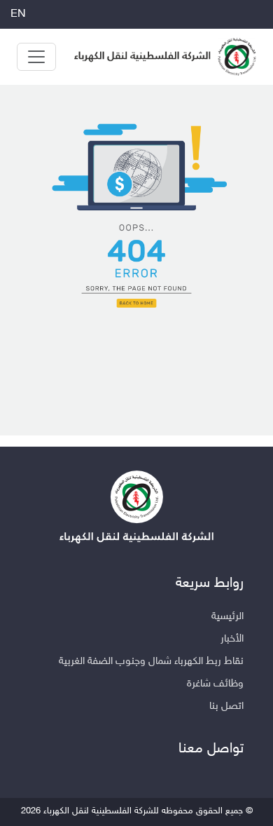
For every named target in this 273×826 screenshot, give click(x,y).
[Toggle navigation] (36, 57)
